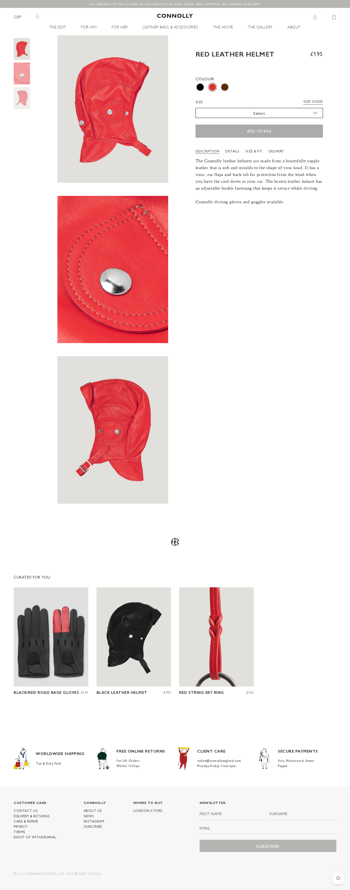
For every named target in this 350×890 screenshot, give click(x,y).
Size (199, 101)
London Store (147, 810)
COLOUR (205, 78)
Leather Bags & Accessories (170, 27)
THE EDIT (57, 27)
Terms (19, 831)
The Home (223, 27)
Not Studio (90, 873)
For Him (89, 27)
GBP (18, 17)
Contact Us (26, 810)
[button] (200, 87)
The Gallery (260, 27)
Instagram (94, 821)
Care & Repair (26, 821)
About (294, 27)
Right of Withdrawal (35, 837)
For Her (120, 27)
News (89, 816)
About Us (93, 810)
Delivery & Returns (32, 816)
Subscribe (93, 826)
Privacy (21, 826)
